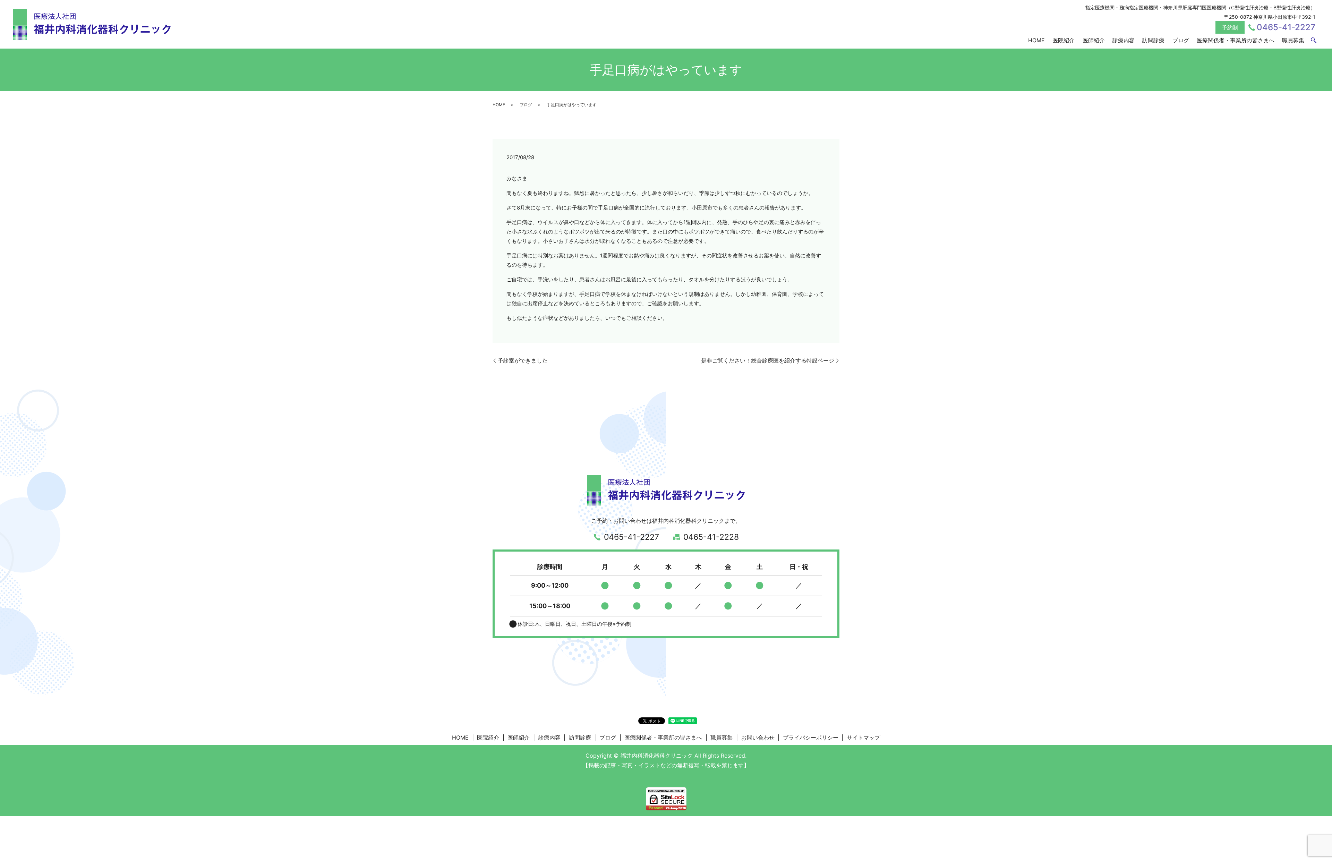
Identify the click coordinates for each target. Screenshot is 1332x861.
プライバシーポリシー (810, 737)
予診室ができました (523, 360)
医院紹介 (1063, 40)
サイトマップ (863, 737)
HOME (1036, 40)
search (1313, 40)
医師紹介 (1094, 40)
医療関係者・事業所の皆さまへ (1235, 40)
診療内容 (1123, 40)
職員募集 (1293, 40)
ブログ (1180, 40)
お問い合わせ (758, 737)
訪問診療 (1153, 40)
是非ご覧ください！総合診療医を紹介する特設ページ (767, 360)
